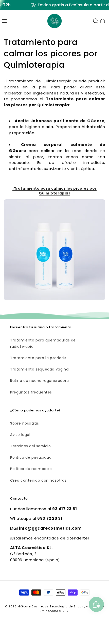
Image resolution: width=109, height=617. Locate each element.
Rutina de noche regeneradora (39, 380)
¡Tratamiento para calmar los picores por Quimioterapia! (54, 191)
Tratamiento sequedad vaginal (39, 369)
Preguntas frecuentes (31, 392)
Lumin (48, 611)
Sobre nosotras (24, 423)
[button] (4, 20)
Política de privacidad (30, 457)
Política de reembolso (31, 468)
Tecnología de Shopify (67, 606)
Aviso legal (20, 434)
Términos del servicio (30, 446)
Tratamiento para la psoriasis (38, 357)
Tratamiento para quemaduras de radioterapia (43, 343)
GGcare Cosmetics (33, 606)
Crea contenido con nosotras (38, 480)
